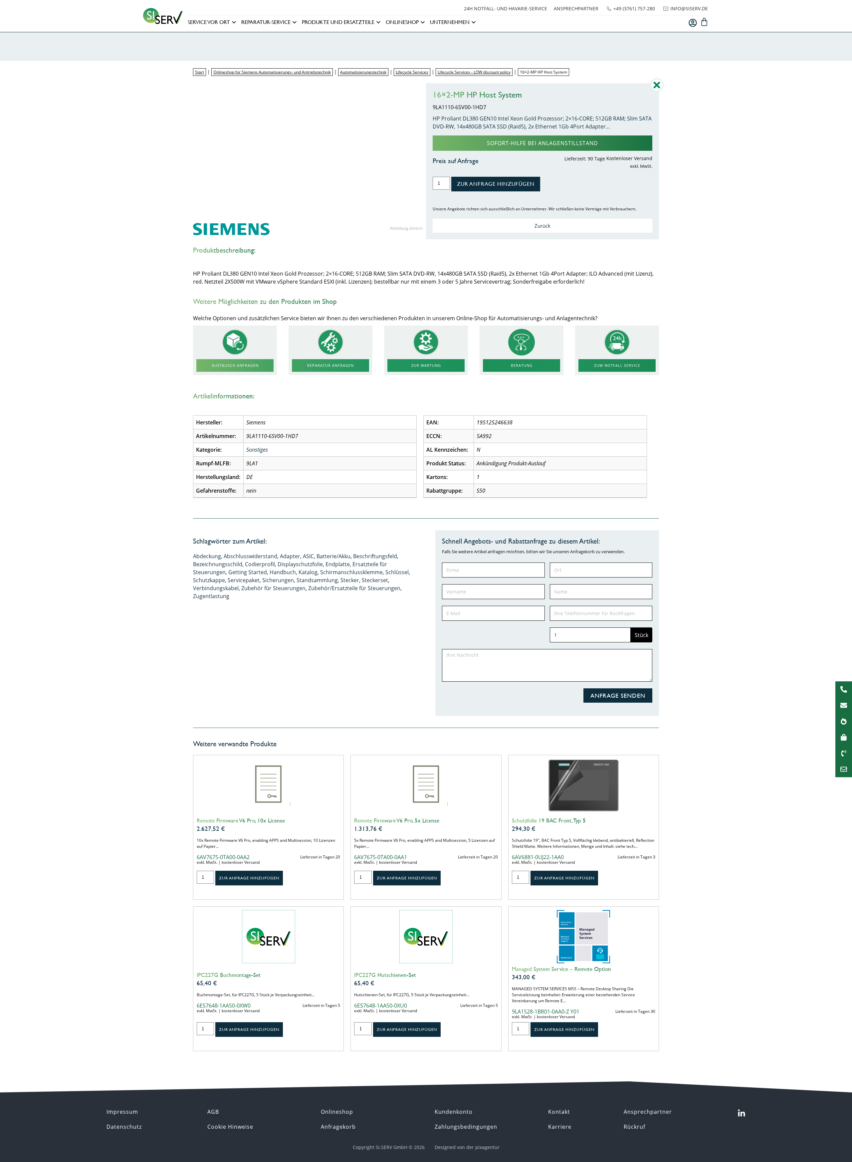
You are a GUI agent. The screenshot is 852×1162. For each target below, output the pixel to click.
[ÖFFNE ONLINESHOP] (422, 22)
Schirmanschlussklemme (351, 572)
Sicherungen (278, 580)
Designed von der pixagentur (467, 1147)
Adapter (290, 556)
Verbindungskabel (216, 588)
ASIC (308, 556)
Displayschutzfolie (300, 564)
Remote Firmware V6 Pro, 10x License (241, 820)
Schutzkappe (209, 580)
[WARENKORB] (704, 22)
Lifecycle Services (412, 72)
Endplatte (337, 564)
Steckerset (375, 580)
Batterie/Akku (333, 556)
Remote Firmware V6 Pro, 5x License (396, 820)
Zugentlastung (211, 596)
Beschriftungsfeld (375, 556)
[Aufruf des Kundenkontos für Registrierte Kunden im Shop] (693, 23)
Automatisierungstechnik (363, 72)
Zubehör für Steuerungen (273, 588)
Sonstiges (257, 449)
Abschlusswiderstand (250, 556)
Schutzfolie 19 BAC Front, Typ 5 (549, 820)
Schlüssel (397, 572)
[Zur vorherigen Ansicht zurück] (657, 90)
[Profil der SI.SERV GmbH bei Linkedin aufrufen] (742, 1113)
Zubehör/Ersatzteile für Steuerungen (354, 588)
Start (199, 72)
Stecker (349, 580)
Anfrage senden (617, 695)
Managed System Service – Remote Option (561, 969)
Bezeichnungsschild (217, 564)
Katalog (308, 572)
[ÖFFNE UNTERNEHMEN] (473, 22)
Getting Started (247, 572)
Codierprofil (260, 564)
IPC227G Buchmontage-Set (229, 975)
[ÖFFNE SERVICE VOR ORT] (234, 22)
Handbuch (283, 572)
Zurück (542, 225)
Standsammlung (317, 580)
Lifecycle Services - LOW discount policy (474, 72)
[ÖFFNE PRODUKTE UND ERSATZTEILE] (378, 22)
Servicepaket (244, 580)
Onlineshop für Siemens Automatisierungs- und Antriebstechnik (272, 72)
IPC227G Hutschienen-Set (385, 975)
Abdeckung (207, 556)
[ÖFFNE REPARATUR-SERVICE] (294, 22)
